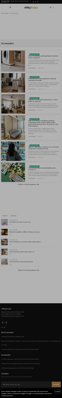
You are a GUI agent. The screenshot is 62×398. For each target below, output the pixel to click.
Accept (57, 391)
